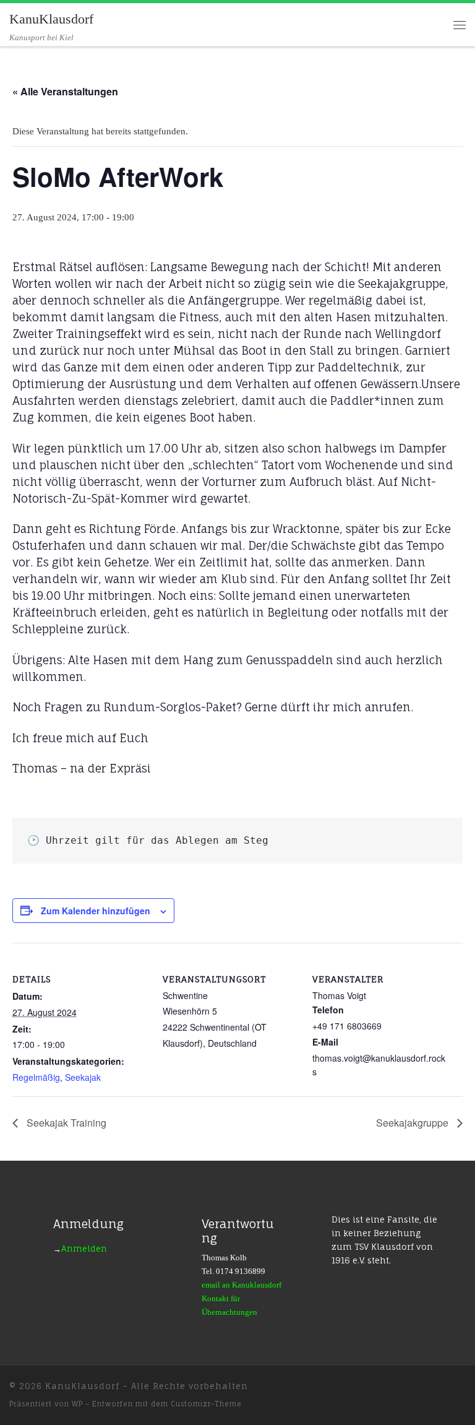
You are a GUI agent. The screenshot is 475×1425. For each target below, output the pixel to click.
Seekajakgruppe (413, 1122)
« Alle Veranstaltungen (65, 91)
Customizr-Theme (206, 1404)
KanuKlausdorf (82, 1386)
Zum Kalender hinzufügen (95, 910)
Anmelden (84, 1249)
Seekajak (83, 1077)
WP (77, 1404)
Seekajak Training (65, 1122)
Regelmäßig (36, 1077)
